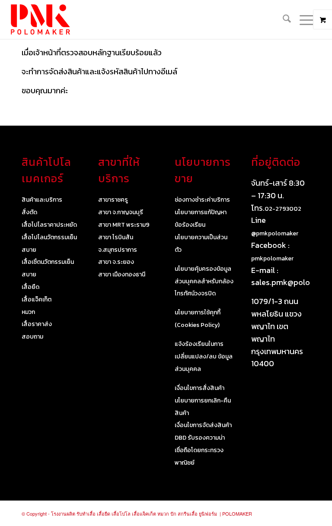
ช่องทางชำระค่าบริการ (202, 199)
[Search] (282, 19)
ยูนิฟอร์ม (208, 513)
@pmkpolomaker (274, 233)
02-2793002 (283, 208)
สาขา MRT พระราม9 (124, 224)
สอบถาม (32, 336)
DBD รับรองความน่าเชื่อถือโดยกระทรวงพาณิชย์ (200, 450)
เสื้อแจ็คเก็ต (36, 299)
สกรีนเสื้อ (188, 513)
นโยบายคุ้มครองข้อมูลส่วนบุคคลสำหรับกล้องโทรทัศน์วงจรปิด (204, 281)
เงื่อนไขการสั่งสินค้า (199, 388)
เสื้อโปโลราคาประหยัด (49, 224)
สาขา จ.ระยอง (116, 261)
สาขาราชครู (113, 199)
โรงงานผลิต (63, 513)
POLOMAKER (237, 513)
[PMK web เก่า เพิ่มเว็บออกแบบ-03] (40, 19)
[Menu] (303, 19)
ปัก (173, 513)
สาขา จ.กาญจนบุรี (120, 212)
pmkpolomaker (272, 258)
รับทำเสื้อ (86, 513)
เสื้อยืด (30, 287)
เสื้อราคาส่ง (37, 324)
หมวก (28, 312)
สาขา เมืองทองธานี (121, 274)
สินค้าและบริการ (42, 199)
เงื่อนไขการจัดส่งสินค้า (203, 425)
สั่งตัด (29, 212)
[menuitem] (282, 19)
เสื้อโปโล (121, 513)
